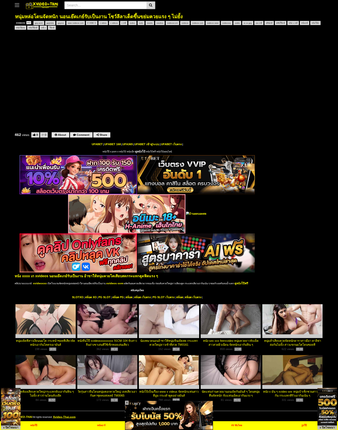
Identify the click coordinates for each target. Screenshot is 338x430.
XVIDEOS (23, 23)
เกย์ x (43, 28)
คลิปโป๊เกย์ (280, 23)
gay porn (39, 23)
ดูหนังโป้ (140, 151)
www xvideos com (76, 23)
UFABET (97, 144)
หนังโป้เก (315, 23)
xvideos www (212, 23)
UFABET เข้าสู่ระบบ (147, 144)
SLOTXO (77, 297)
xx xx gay (248, 23)
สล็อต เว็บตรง (142, 297)
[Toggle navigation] (18, 4)
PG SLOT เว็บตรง (163, 297)
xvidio (237, 23)
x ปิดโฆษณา (10, 427)
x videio (103, 23)
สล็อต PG (118, 297)
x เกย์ (123, 23)
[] (151, 5)
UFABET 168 (112, 144)
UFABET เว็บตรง (171, 144)
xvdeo (132, 23)
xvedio (150, 23)
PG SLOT (104, 297)
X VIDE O (91, 23)
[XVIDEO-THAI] (42, 5)
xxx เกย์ (259, 23)
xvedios (159, 23)
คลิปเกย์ (269, 23)
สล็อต (129, 297)
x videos (114, 23)
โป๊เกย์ (51, 28)
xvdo (141, 23)
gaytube (50, 23)
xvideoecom (172, 23)
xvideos (185, 23)
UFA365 (128, 144)
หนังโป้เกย (20, 28)
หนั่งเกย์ (304, 23)
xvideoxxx (226, 23)
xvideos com (197, 23)
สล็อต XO (91, 297)
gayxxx (61, 23)
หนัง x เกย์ (293, 23)
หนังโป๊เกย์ (33, 28)
